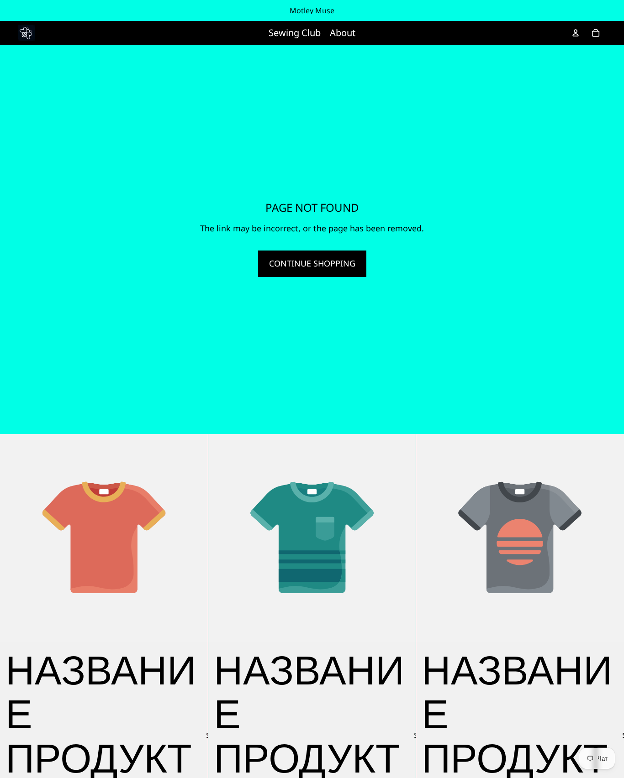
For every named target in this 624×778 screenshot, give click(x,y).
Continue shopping (312, 263)
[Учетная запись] (576, 33)
